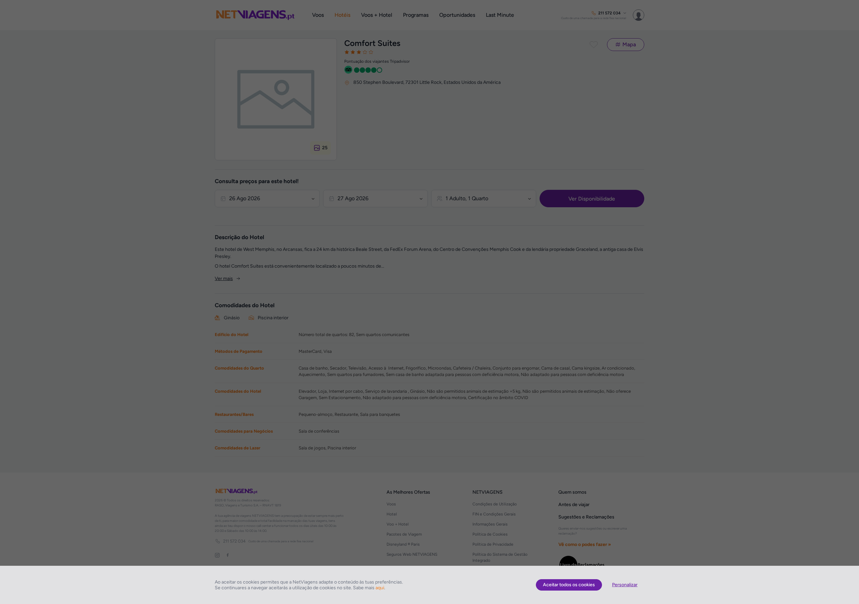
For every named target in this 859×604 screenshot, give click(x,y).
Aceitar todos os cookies (569, 585)
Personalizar (625, 585)
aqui (379, 588)
